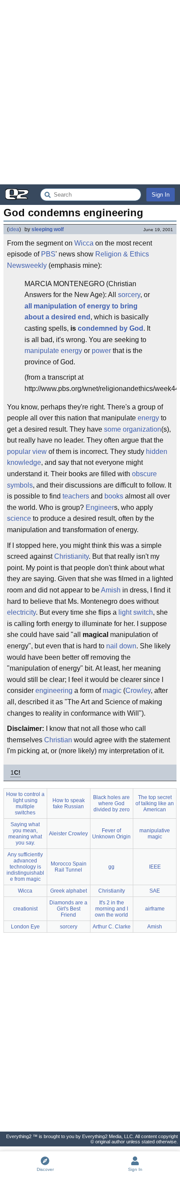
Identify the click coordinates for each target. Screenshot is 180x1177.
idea (14, 229)
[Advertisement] (90, 92)
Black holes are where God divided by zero (111, 803)
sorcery (129, 294)
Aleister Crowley (68, 834)
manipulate (41, 350)
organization (142, 429)
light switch (135, 612)
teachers (75, 496)
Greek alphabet (68, 891)
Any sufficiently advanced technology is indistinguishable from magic (25, 867)
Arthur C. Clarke (112, 927)
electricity (21, 612)
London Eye (25, 927)
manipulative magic (154, 833)
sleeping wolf (47, 229)
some (112, 429)
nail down (121, 646)
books (113, 496)
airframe (155, 909)
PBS (48, 254)
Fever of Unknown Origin (111, 833)
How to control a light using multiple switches (25, 803)
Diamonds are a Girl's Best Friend (68, 909)
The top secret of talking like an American (154, 803)
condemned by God (110, 328)
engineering (54, 690)
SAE (154, 891)
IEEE (155, 867)
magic (112, 690)
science (19, 518)
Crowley (138, 690)
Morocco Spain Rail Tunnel (69, 867)
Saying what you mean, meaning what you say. (25, 833)
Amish (111, 590)
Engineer (100, 507)
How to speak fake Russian (68, 803)
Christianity (71, 556)
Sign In (161, 194)
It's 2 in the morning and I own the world (111, 909)
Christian (58, 740)
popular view (27, 451)
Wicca (83, 243)
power (101, 350)
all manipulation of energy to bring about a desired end (81, 311)
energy (71, 350)
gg (111, 867)
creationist (25, 909)
